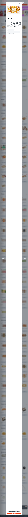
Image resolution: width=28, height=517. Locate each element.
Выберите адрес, (11, 511)
